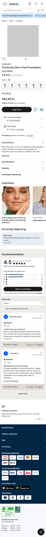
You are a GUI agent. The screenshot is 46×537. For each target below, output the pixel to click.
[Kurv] (42, 4)
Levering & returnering (11, 174)
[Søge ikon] (42, 10)
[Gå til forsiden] (13, 4)
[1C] (41, 86)
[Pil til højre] (42, 419)
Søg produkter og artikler (13, 10)
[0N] (26, 86)
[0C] (19, 86)
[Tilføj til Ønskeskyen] (41, 109)
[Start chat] (41, 532)
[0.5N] (5, 86)
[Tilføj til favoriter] (35, 109)
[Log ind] (29, 4)
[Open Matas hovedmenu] (5, 4)
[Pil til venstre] (35, 419)
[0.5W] (12, 86)
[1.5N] (33, 86)
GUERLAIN (6, 64)
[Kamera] (38, 10)
